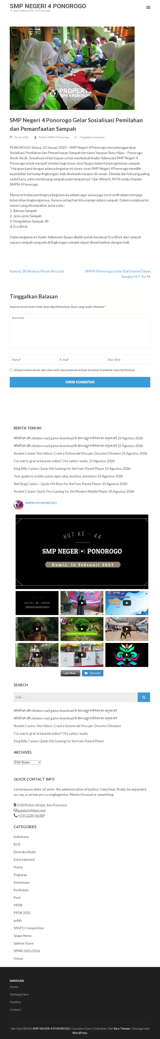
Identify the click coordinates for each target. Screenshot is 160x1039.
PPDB (18, 905)
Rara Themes (122, 1028)
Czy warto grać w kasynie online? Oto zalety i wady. (51, 461)
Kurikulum (21, 890)
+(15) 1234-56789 (30, 815)
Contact (15, 1009)
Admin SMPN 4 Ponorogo (54, 137)
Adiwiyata (21, 837)
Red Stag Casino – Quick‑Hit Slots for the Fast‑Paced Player (57, 484)
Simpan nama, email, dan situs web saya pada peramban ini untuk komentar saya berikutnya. (74, 370)
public (18, 920)
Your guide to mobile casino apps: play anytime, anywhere (55, 476)
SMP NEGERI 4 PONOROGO (48, 6)
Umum (18, 958)
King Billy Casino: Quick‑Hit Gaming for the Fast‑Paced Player (59, 469)
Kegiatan (20, 875)
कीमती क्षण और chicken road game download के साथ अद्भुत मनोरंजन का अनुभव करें (65, 438)
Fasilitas (15, 1002)
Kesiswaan (21, 882)
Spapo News (23, 936)
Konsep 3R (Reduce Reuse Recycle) (37, 271)
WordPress (79, 1033)
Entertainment (24, 859)
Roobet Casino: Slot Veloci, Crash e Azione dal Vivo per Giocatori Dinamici (67, 453)
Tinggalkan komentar (92, 137)
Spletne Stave (24, 943)
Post (17, 898)
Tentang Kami (19, 994)
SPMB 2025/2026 (27, 951)
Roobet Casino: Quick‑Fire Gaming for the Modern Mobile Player (61, 491)
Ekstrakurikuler (25, 852)
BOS (17, 844)
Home (18, 867)
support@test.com (31, 810)
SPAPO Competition (29, 928)
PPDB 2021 (22, 913)
